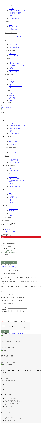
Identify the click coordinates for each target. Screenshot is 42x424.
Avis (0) (14, 266)
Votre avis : (4, 320)
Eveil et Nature (11, 245)
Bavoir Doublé (13, 44)
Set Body (12, 84)
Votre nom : (4, 307)
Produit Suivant (5, 234)
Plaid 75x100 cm (10, 231)
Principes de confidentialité (13, 401)
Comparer (12, 264)
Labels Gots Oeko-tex (11, 398)
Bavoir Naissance (14, 47)
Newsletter (8, 422)
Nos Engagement (10, 408)
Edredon (11, 95)
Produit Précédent (5, 220)
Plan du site (8, 406)
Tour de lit (12, 98)
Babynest (12, 100)
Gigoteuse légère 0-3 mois (17, 10)
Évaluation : (4, 309)
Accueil (7, 228)
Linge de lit (8, 229)
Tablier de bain (13, 37)
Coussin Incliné (13, 55)
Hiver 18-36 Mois (14, 18)
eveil (18, 333)
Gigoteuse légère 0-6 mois (17, 12)
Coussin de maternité (15, 36)
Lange (11, 67)
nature (22, 333)
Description (6, 266)
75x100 (14, 333)
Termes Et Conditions (11, 400)
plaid (9, 333)
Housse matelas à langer (16, 65)
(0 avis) (4, 243)
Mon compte (9, 417)
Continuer (5, 331)
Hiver (10, 17)
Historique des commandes (13, 419)
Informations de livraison (12, 403)
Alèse (10, 25)
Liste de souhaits (10, 420)
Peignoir (11, 68)
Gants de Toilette (14, 63)
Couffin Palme (13, 94)
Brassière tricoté (14, 79)
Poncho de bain (14, 70)
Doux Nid (11, 9)
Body (10, 78)
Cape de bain (13, 62)
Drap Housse (13, 26)
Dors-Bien (12, 81)
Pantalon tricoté (14, 82)
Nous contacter (9, 405)
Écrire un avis (11, 243)
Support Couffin (14, 97)
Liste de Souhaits (5, 264)
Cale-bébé (12, 54)
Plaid (10, 28)
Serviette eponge (14, 71)
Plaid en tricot (13, 29)
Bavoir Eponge (13, 46)
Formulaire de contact (8, 362)
